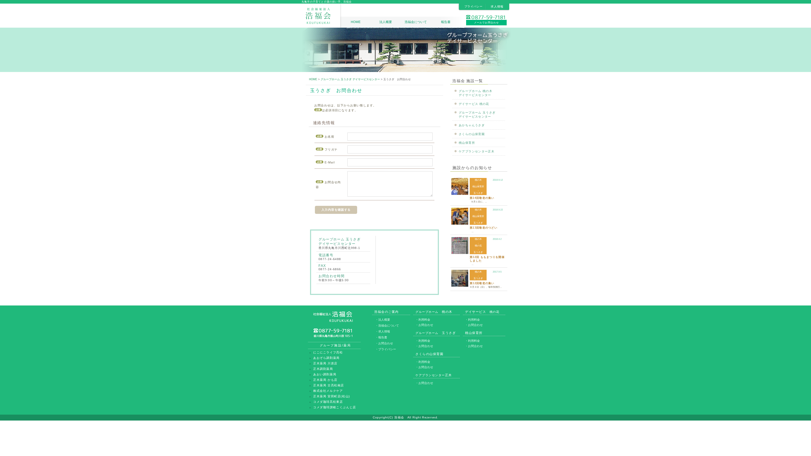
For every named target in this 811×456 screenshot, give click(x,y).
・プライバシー (385, 349)
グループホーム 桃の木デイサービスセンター (475, 93)
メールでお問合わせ (486, 22)
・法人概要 (382, 319)
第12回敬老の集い (482, 283)
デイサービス (482, 312)
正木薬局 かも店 (325, 379)
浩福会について (416, 22)
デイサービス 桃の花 (474, 104)
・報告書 (381, 337)
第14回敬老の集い (482, 198)
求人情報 (497, 6)
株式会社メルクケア (328, 390)
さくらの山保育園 (472, 134)
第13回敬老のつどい (483, 227)
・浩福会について (387, 325)
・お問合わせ (384, 343)
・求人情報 (382, 331)
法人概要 (385, 22)
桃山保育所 (467, 142)
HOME (356, 22)
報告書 (445, 22)
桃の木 (478, 180)
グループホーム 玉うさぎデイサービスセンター (477, 114)
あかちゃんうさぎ (472, 125)
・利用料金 (422, 319)
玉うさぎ (478, 193)
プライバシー (473, 6)
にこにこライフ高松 (328, 352)
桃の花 (478, 245)
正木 (433, 375)
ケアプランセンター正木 (476, 151)
